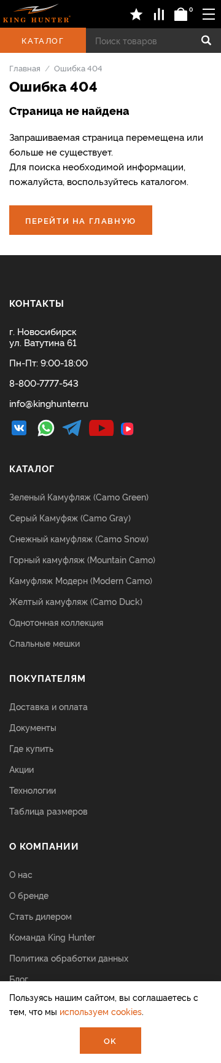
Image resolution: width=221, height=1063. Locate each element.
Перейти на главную (80, 220)
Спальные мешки (44, 643)
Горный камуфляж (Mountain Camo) (82, 559)
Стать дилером (40, 916)
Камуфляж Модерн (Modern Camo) (80, 580)
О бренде (28, 895)
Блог (18, 978)
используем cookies (101, 1011)
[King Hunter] (37, 13)
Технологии (32, 790)
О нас (21, 874)
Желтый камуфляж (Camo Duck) (75, 601)
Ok (110, 1040)
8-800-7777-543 (44, 382)
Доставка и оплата (48, 706)
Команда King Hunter (52, 936)
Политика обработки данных (68, 957)
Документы (32, 727)
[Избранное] (137, 14)
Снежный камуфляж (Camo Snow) (79, 538)
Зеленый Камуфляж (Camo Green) (79, 496)
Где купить (31, 748)
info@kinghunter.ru (48, 403)
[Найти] (206, 40)
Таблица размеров (48, 810)
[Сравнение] (159, 14)
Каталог (42, 39)
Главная (25, 67)
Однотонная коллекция (56, 622)
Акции (21, 769)
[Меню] (208, 14)
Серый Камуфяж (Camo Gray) (70, 517)
